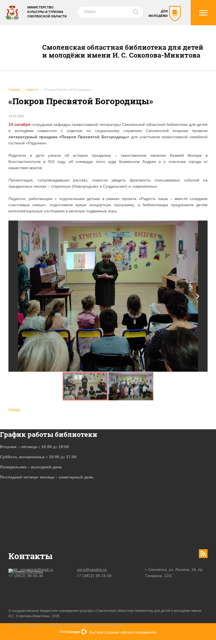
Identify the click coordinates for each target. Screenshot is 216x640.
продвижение (146, 632)
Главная (14, 89)
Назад (14, 409)
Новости (32, 89)
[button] (197, 296)
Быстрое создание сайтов (110, 632)
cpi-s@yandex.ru (92, 569)
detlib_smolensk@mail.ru (30, 569)
